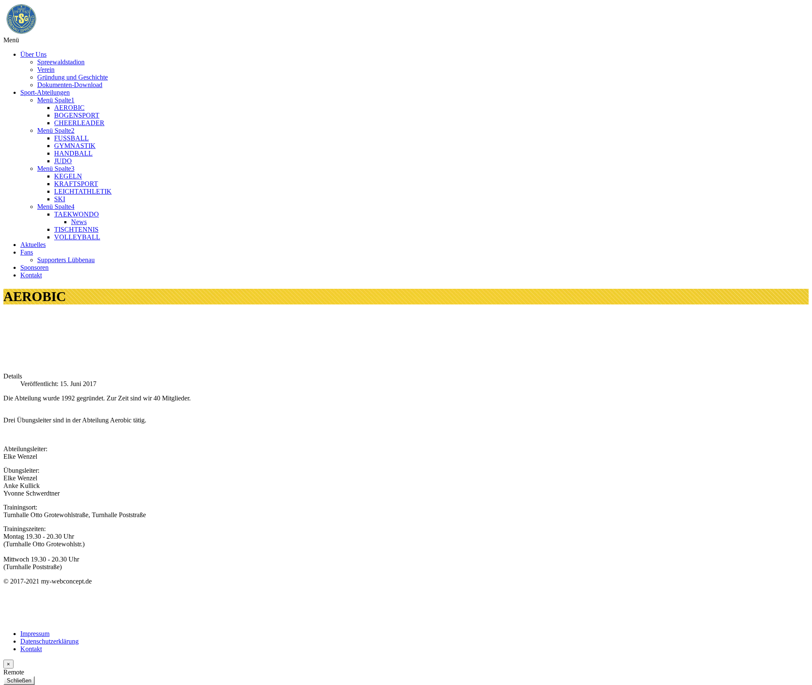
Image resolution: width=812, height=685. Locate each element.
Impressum (34, 633)
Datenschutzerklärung (49, 641)
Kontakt (31, 648)
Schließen (19, 680)
